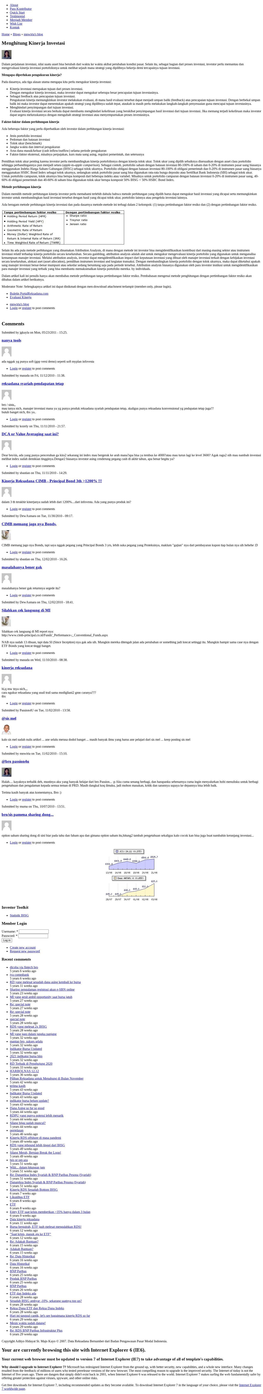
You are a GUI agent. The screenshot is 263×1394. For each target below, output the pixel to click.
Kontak (15, 27)
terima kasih (17, 1086)
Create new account (23, 947)
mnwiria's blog (33, 34)
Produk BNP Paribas (23, 1278)
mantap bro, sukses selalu (26, 1041)
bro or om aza (19, 1160)
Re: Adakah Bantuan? (24, 1241)
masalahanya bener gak (22, 567)
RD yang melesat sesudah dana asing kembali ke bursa (45, 982)
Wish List (16, 23)
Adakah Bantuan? (21, 1249)
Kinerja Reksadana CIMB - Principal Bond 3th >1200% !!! (52, 481)
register (26, 308)
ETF (13, 1204)
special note (17, 1019)
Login (14, 308)
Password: (9, 936)
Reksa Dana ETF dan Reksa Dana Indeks (37, 1308)
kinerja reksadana (17, 667)
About (14, 5)
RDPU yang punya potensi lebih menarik (36, 1115)
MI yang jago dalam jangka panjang (33, 1034)
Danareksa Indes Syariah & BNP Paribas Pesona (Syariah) (48, 1182)
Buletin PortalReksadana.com (29, 293)
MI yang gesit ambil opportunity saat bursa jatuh (41, 997)
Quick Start (17, 12)
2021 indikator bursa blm (26, 1056)
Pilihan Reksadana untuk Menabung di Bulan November (46, 1078)
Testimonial (17, 16)
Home (6, 34)
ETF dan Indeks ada (23, 1293)
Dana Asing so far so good (27, 1108)
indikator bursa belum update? (29, 1100)
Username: (10, 931)
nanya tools (11, 340)
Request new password (25, 951)
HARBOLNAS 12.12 (24, 1071)
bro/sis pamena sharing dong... (28, 814)
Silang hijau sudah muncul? (28, 1123)
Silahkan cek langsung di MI (26, 610)
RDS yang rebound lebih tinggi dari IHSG (37, 1145)
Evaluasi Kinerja (20, 297)
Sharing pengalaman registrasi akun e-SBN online (42, 989)
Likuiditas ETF (20, 1197)
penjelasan (16, 1130)
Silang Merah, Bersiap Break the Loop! (35, 1152)
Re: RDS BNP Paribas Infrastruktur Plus (36, 1330)
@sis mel (9, 718)
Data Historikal (20, 1264)
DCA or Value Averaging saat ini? (30, 434)
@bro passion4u (15, 761)
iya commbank (19, 974)
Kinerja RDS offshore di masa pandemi (35, 1137)
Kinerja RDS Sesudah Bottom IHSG (34, 1189)
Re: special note (20, 1004)
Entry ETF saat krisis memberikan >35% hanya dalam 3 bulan (50, 1212)
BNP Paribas (18, 1271)
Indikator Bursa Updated (26, 1049)
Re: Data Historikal (22, 1256)
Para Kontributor (21, 9)
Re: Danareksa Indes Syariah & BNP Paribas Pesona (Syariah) (50, 1175)
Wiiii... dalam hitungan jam (27, 1167)
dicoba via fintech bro (24, 967)
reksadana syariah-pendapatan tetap (33, 383)
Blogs (17, 34)
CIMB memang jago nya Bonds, (29, 524)
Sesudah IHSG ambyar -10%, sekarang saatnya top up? (46, 1301)
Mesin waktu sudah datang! (28, 1323)
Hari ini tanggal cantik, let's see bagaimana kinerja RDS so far (50, 1315)
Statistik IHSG (19, 915)
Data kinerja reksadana (24, 1219)
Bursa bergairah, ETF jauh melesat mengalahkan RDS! (45, 1226)
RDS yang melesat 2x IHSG (28, 1026)
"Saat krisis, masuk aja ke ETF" (30, 1234)
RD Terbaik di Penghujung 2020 (31, 1063)
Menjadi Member (21, 20)
